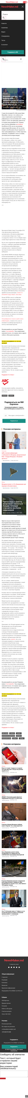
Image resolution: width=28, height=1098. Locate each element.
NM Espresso (5, 1000)
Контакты (4, 982)
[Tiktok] (16, 967)
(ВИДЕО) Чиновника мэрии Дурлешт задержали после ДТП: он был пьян (12, 797)
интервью (20, 124)
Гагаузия (4, 1006)
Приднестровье (6, 1003)
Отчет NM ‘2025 (6, 1014)
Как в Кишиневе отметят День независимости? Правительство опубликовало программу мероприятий (13, 853)
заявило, (13, 639)
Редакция (4, 980)
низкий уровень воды (6, 738)
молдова (19, 735)
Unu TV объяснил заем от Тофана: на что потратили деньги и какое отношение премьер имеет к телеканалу (13, 913)
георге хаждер (5, 733)
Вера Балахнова (6, 460)
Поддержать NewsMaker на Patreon (12, 990)
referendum (4, 395)
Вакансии (4, 985)
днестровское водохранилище (8, 735)
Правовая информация (8, 988)
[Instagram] (14, 967)
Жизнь (3, 482)
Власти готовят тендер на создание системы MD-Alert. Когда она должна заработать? (12, 769)
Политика (5, 93)
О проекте (5, 977)
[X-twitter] (11, 967)
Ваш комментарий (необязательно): (9, 1067)
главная (12, 733)
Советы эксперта (6, 1011)
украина (15, 738)
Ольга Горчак (6, 107)
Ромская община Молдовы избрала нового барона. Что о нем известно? (12, 825)
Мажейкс (11, 395)
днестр (18, 733)
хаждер (21, 738)
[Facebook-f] (8, 967)
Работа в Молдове (7, 1008)
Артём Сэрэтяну (6, 512)
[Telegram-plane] (19, 967)
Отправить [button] (3, 1078)
